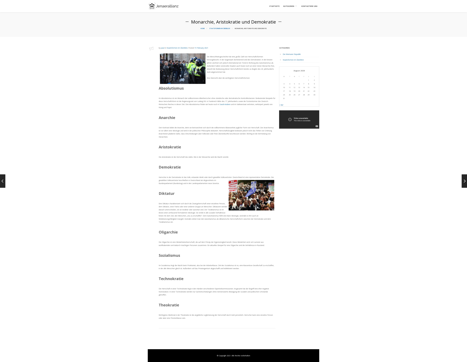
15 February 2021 (201, 48)
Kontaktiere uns (309, 6)
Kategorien (288, 6)
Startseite (274, 6)
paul (162, 48)
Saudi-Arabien (225, 104)
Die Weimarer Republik (292, 54)
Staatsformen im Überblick (219, 28)
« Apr (281, 105)
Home (203, 28)
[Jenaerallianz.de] (163, 6)
